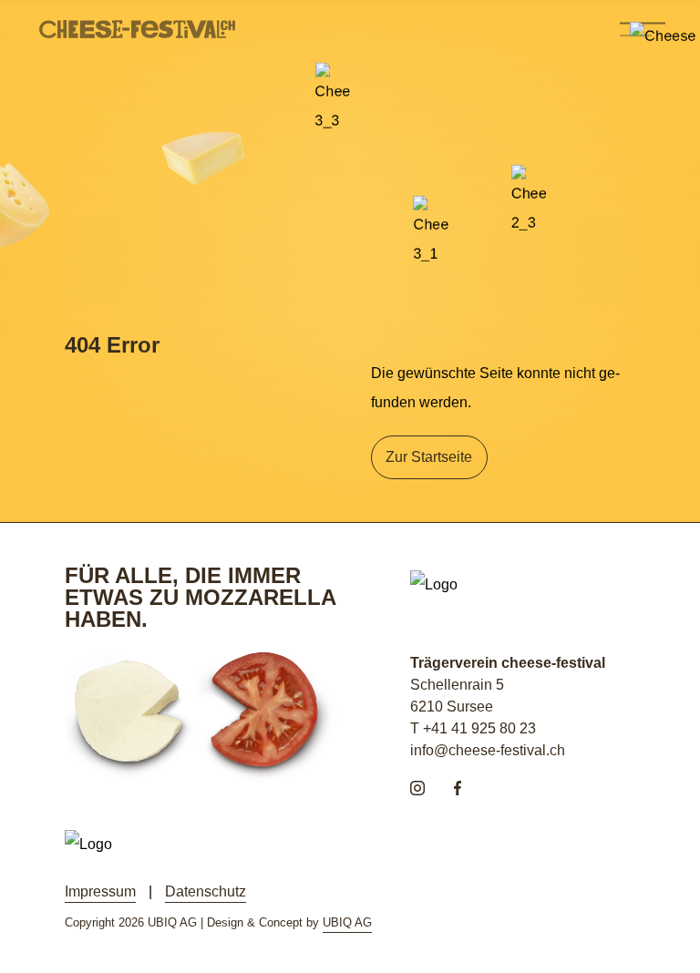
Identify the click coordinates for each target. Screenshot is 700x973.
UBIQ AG (347, 922)
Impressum (100, 891)
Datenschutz (205, 891)
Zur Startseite (429, 457)
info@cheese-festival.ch (487, 750)
